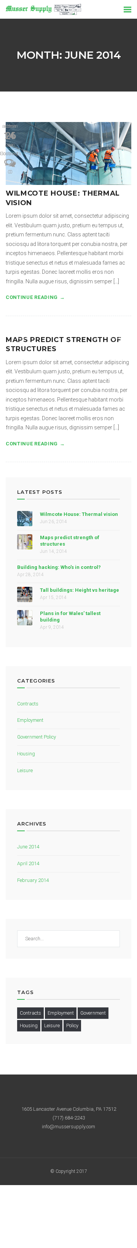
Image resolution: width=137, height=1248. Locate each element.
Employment (30, 720)
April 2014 (28, 863)
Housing (9, 153)
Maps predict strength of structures (69, 541)
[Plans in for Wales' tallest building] (24, 617)
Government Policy (36, 737)
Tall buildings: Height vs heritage (79, 590)
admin (9, 126)
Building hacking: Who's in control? (59, 567)
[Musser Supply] (43, 9)
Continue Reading (32, 297)
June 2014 (28, 847)
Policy (72, 1025)
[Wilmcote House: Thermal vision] (68, 153)
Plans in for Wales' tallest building (70, 616)
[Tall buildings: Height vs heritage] (24, 594)
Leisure (25, 770)
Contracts (27, 704)
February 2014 (33, 880)
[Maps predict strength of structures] (24, 541)
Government (93, 1013)
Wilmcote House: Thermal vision (79, 514)
